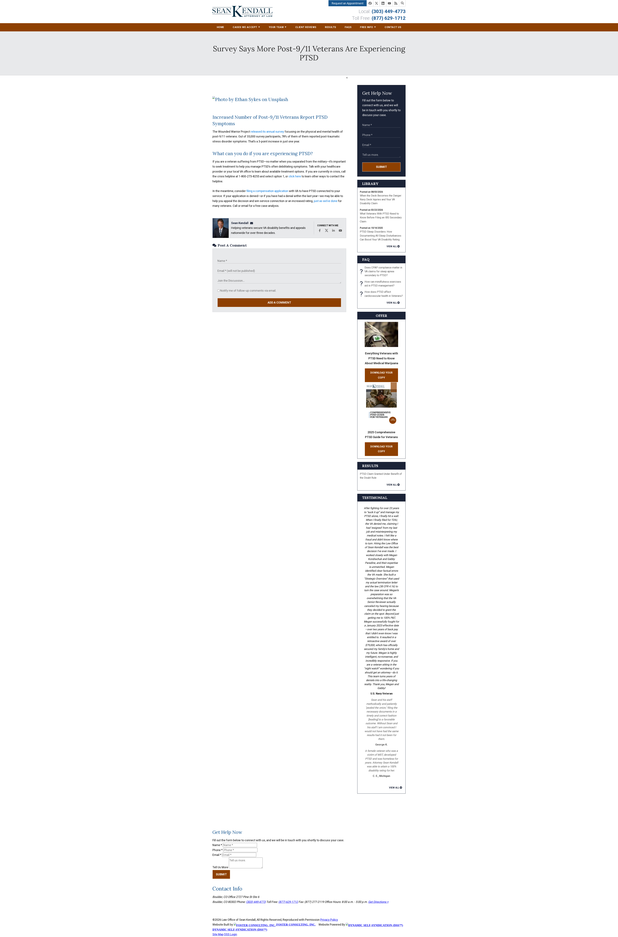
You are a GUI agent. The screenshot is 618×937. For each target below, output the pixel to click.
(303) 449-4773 (389, 11)
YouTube (340, 230)
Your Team (276, 27)
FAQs (348, 27)
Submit (381, 167)
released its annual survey (267, 131)
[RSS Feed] (396, 3)
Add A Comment (279, 302)
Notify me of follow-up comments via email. (248, 290)
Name (217, 845)
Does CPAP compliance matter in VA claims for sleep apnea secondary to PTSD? (381, 271)
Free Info (366, 27)
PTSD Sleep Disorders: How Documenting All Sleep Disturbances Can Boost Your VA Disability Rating (380, 235)
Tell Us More (220, 867)
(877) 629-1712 (389, 18)
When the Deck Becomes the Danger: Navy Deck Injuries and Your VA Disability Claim (381, 199)
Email (216, 855)
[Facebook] (370, 3)
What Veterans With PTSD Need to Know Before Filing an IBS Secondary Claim (381, 217)
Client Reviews (305, 27)
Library (370, 183)
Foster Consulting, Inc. (296, 924)
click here (295, 176)
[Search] (402, 3)
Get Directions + (378, 902)
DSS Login (230, 934)
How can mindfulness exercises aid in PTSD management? (380, 284)
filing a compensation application (267, 191)
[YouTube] (389, 3)
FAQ (365, 259)
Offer (381, 315)
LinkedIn (333, 230)
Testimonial (374, 497)
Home (220, 27)
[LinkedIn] (383, 3)
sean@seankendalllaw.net (252, 223)
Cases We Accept (245, 27)
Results (330, 27)
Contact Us (393, 27)
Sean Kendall (239, 223)
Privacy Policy (329, 919)
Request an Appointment (347, 3)
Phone (217, 850)
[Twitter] (376, 3)
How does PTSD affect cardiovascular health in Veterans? (381, 294)
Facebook (319, 230)
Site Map (218, 934)
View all (392, 246)
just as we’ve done (325, 201)
